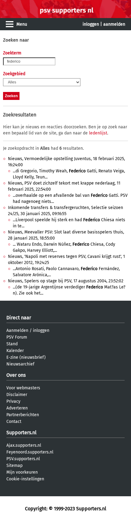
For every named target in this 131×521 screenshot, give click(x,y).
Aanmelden (17, 330)
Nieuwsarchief (20, 364)
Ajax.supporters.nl (23, 445)
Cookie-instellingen (25, 479)
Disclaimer (16, 394)
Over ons (16, 375)
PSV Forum (16, 337)
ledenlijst (98, 133)
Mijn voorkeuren (22, 472)
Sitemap (14, 465)
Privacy (13, 401)
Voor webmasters (23, 388)
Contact (13, 421)
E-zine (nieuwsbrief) (26, 357)
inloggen (91, 24)
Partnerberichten (22, 414)
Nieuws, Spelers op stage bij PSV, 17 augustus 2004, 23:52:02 (65, 281)
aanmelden (114, 24)
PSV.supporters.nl (23, 458)
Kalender (15, 350)
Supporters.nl (21, 432)
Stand (12, 344)
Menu (21, 24)
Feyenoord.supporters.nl (29, 452)
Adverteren (17, 408)
